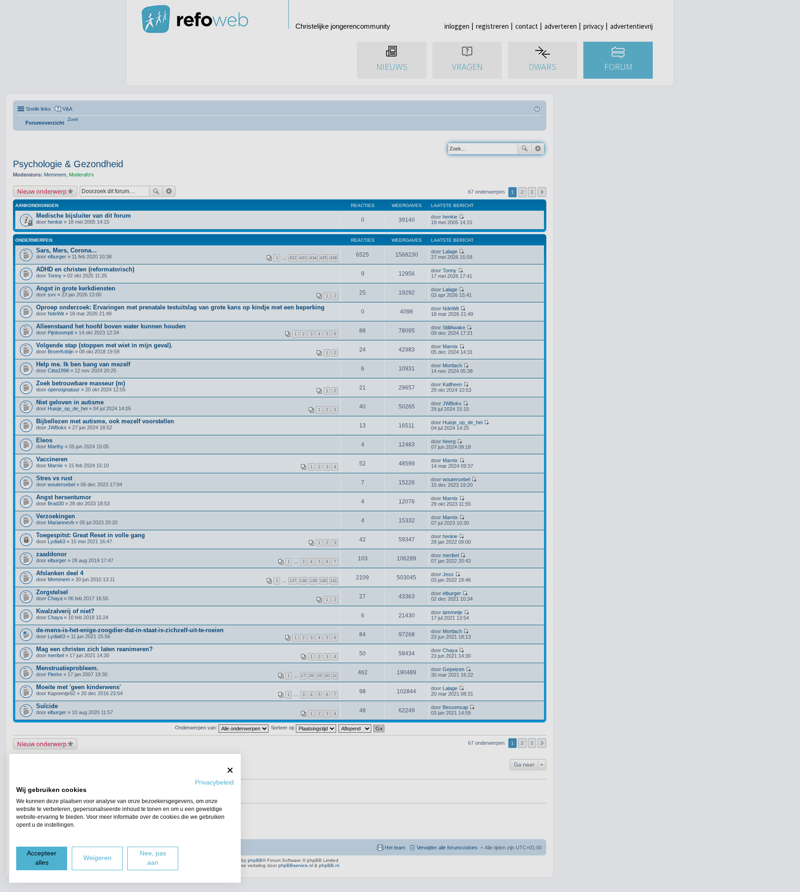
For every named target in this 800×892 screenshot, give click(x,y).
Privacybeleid (214, 782)
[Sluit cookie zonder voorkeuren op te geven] (230, 770)
